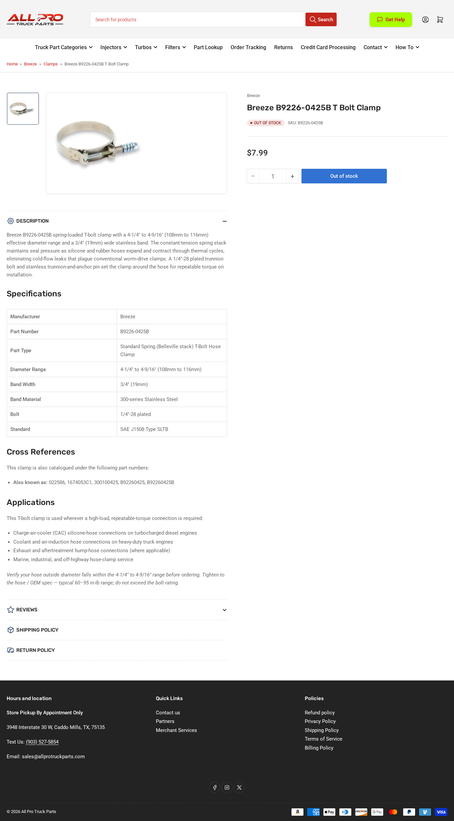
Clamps (51, 63)
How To (404, 47)
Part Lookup (208, 47)
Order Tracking (248, 47)
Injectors (110, 47)
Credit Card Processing (328, 47)
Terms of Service (323, 739)
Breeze (30, 63)
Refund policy (320, 713)
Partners (165, 721)
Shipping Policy (322, 730)
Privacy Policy (320, 721)
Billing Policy (319, 748)
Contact (373, 47)
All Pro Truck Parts (38, 811)
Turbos (143, 47)
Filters (172, 47)
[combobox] (213, 19)
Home (12, 63)
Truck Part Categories (61, 47)
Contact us (168, 713)
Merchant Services (176, 730)
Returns (283, 47)
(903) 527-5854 (42, 742)
